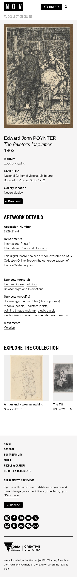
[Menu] (71, 7)
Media (7, 460)
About (7, 444)
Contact (9, 449)
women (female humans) (51, 315)
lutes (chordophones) (46, 301)
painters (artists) (38, 306)
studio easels (46, 310)
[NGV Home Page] (13, 6)
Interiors (32, 284)
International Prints (16, 243)
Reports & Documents (17, 471)
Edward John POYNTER (30, 138)
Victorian (9, 327)
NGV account (11, 495)
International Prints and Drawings (25, 248)
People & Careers (15, 465)
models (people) (14, 306)
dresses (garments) (17, 301)
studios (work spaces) (18, 315)
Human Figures (14, 284)
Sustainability (13, 455)
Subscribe (13, 505)
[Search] (66, 6)
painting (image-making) (20, 310)
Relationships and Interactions (23, 289)
